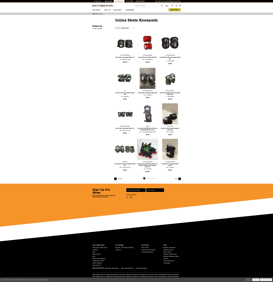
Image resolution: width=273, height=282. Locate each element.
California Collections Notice (171, 256)
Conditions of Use (168, 249)
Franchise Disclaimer (147, 252)
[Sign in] (176, 6)
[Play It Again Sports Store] (119, 1)
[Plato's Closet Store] (97, 1)
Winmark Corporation (169, 247)
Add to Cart (124, 42)
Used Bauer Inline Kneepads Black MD (125, 164)
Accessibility (166, 263)
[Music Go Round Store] (140, 1)
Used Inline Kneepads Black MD (147, 93)
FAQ (93, 256)
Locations (95, 249)
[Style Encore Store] (129, 1)
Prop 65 (165, 258)
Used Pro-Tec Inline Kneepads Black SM (170, 129)
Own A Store (174, 9)
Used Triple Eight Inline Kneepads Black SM (170, 93)
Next (176, 178)
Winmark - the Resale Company (124, 247)
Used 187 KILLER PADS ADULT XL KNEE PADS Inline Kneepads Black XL (147, 165)
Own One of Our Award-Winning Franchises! (168, 1)
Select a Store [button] (99, 14)
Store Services (96, 265)
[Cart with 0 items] (180, 6)
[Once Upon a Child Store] (108, 1)
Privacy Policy (167, 252)
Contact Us (118, 249)
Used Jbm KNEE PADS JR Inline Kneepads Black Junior (147, 129)
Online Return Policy (98, 261)
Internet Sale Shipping (98, 258)
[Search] (162, 6)
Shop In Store (96, 254)
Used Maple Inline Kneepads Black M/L (170, 58)
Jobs (93, 252)
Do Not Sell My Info (168, 261)
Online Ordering (96, 263)
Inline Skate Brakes (141, 268)
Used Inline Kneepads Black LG (125, 57)
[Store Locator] (172, 5)
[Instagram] (131, 197)
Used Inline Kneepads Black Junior (170, 164)
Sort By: (117, 28)
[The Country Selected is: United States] (167, 5)
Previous (120, 178)
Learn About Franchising (148, 249)
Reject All (255, 280)
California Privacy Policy (170, 254)
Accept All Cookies (266, 280)
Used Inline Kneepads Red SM (147, 57)
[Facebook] (127, 197)
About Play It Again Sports (99, 247)
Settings (248, 280)
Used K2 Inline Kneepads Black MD (125, 93)
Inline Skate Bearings (127, 268)
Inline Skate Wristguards (111, 268)
